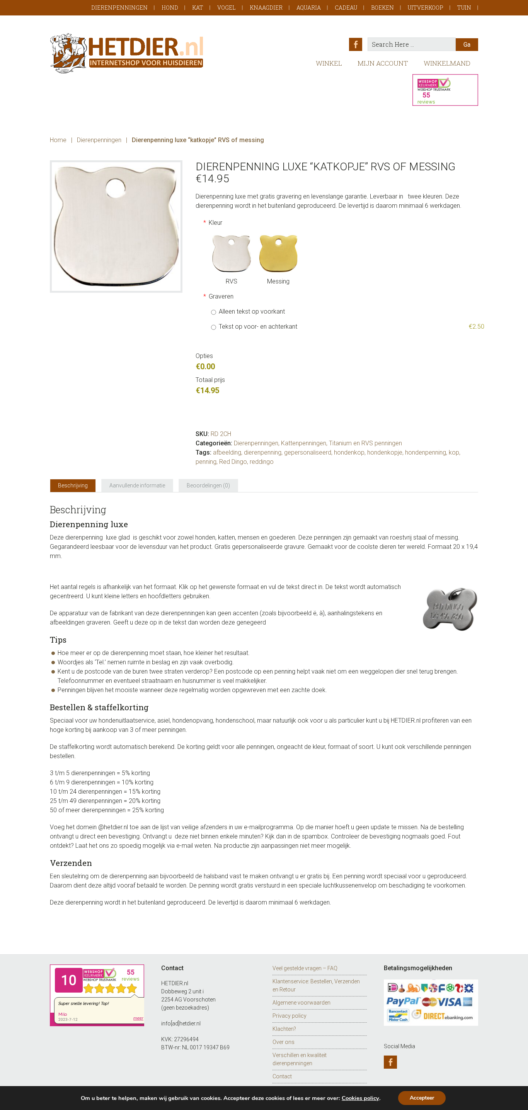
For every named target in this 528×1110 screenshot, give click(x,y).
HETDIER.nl (127, 53)
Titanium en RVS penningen (365, 443)
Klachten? (284, 1029)
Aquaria (308, 7)
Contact (282, 1076)
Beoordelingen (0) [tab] (208, 485)
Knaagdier (266, 7)
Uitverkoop (425, 7)
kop (454, 452)
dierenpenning (262, 452)
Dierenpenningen (119, 7)
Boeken (382, 7)
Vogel (226, 7)
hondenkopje (384, 452)
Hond (170, 7)
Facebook (355, 44)
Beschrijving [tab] (73, 485)
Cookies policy (360, 1098)
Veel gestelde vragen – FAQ (305, 968)
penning (206, 461)
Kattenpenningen (303, 443)
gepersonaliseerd (307, 452)
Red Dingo (233, 461)
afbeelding (227, 452)
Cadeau (346, 7)
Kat (197, 7)
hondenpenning (425, 452)
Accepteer (422, 1098)
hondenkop (349, 452)
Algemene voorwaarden (301, 1003)
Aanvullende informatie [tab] (137, 485)
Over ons (284, 1042)
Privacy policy (290, 1016)
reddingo (262, 461)
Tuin (464, 7)
